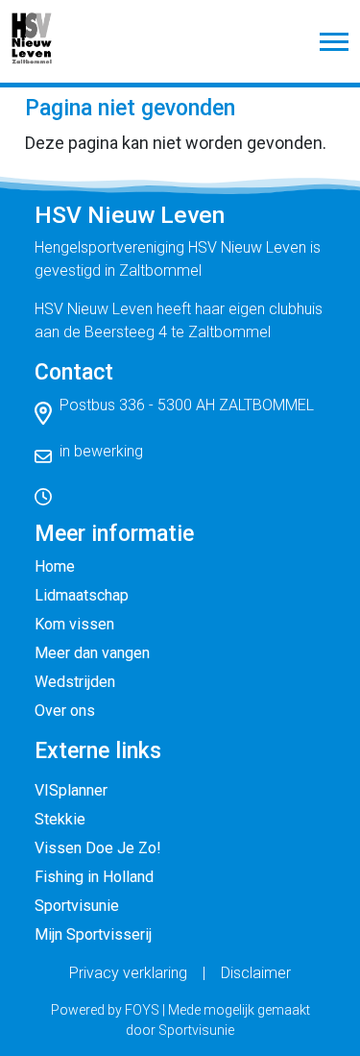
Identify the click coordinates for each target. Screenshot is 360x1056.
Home (55, 566)
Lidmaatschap (82, 595)
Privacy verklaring (128, 973)
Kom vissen (74, 624)
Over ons (65, 710)
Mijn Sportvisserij (93, 934)
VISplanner (71, 790)
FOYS (142, 1010)
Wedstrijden (75, 682)
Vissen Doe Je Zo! (98, 848)
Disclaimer (256, 973)
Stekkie (60, 819)
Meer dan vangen (92, 653)
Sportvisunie (77, 905)
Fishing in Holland (94, 877)
